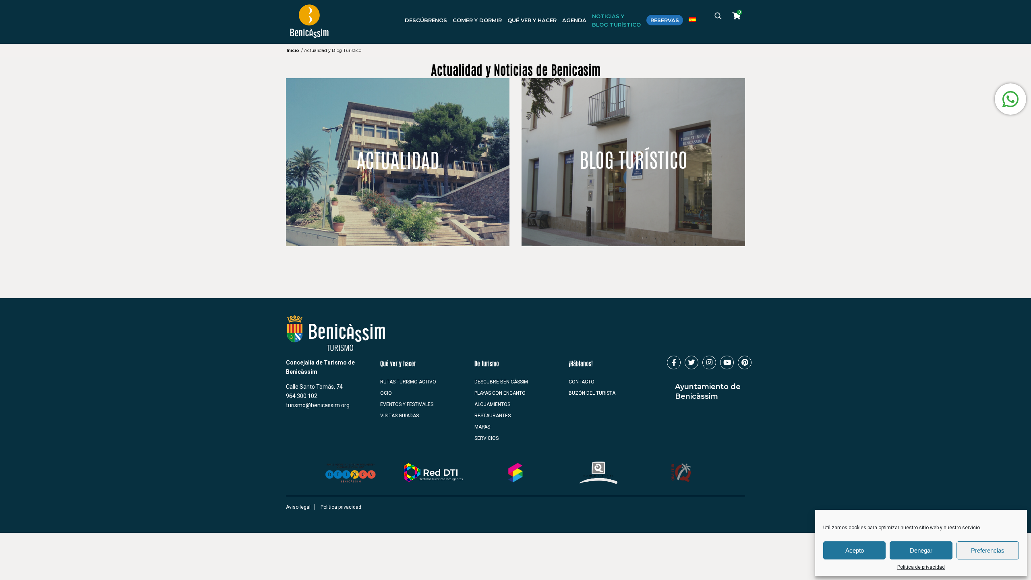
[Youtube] (726, 362)
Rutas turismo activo (408, 382)
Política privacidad (341, 507)
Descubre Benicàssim (501, 382)
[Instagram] (709, 362)
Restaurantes (492, 415)
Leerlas (633, 152)
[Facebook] (673, 362)
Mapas (482, 427)
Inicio (293, 50)
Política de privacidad (921, 567)
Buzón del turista (592, 393)
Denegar (921, 550)
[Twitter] (691, 362)
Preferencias (987, 550)
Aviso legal (298, 507)
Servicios (486, 438)
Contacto (581, 382)
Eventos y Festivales (406, 404)
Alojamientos (492, 404)
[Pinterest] (744, 362)
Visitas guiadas (399, 415)
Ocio (386, 393)
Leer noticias (397, 152)
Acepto (854, 550)
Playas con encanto (500, 393)
